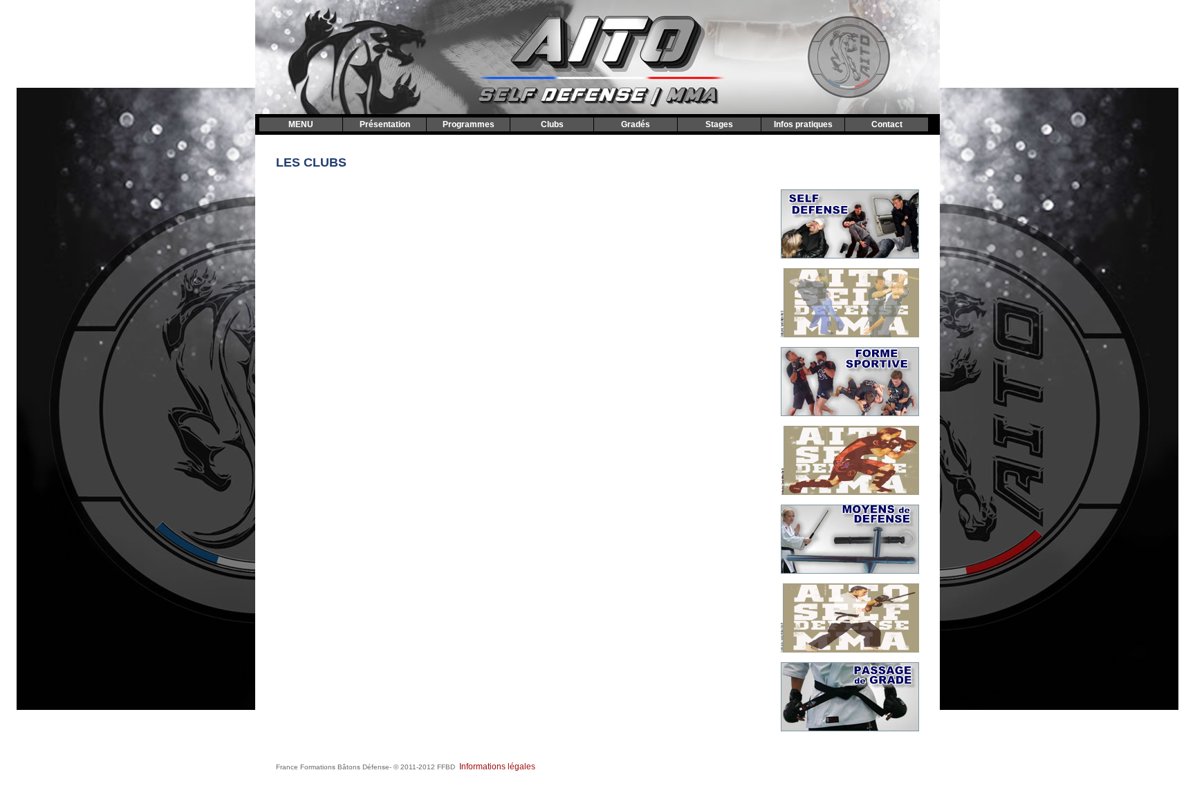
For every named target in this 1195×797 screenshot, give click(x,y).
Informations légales (497, 766)
